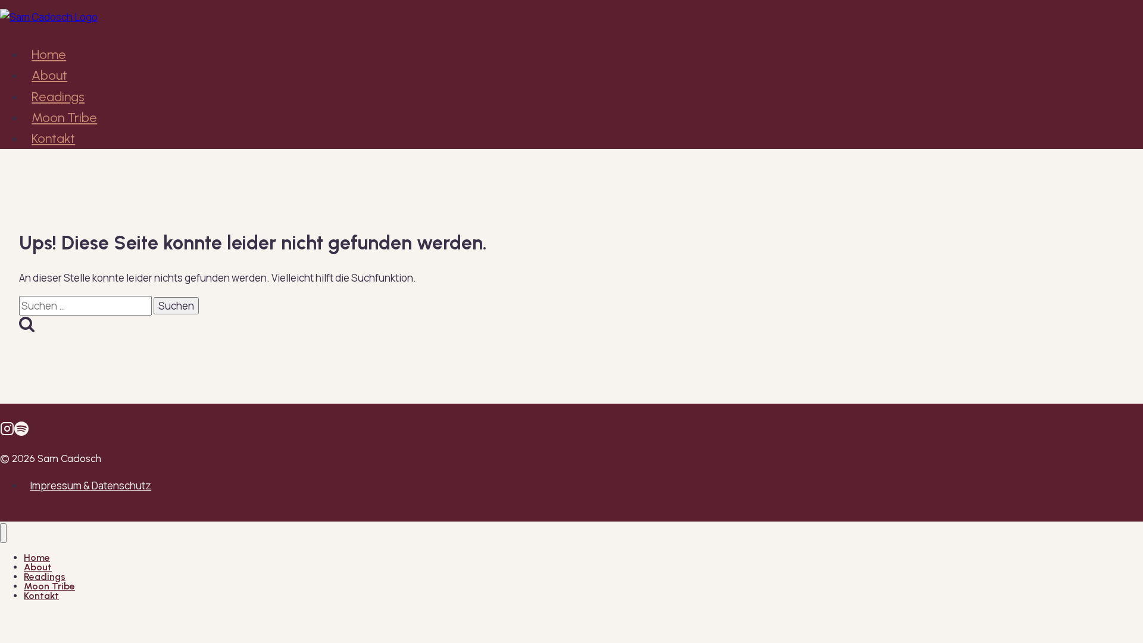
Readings (58, 97)
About (49, 75)
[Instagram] (7, 431)
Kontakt (53, 138)
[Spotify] (21, 431)
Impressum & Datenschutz (90, 485)
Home (49, 54)
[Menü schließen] (3, 533)
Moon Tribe (64, 118)
